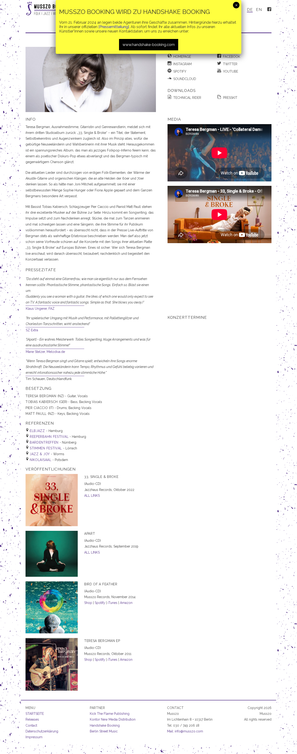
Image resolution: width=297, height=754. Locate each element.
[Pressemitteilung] (113, 27)
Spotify (100, 603)
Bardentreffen (45, 442)
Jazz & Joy (40, 454)
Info (31, 119)
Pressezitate (41, 269)
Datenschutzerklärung (42, 731)
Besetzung (39, 388)
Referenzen (40, 423)
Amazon (126, 603)
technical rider (187, 98)
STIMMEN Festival (46, 448)
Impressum (34, 737)
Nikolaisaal (41, 460)
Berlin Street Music (104, 731)
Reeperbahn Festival (50, 436)
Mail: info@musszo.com (185, 731)
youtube (230, 71)
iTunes (112, 603)
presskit (230, 98)
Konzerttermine (187, 317)
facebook (231, 56)
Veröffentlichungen (51, 469)
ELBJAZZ (38, 431)
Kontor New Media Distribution (113, 719)
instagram (182, 64)
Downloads (182, 90)
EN (259, 9)
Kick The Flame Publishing (109, 713)
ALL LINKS (92, 495)
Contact (31, 725)
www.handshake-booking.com (149, 44)
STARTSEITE (35, 713)
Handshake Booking (105, 725)
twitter (230, 64)
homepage (182, 56)
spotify (179, 71)
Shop (88, 603)
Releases (32, 719)
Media (174, 119)
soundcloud (184, 79)
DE (250, 9)
